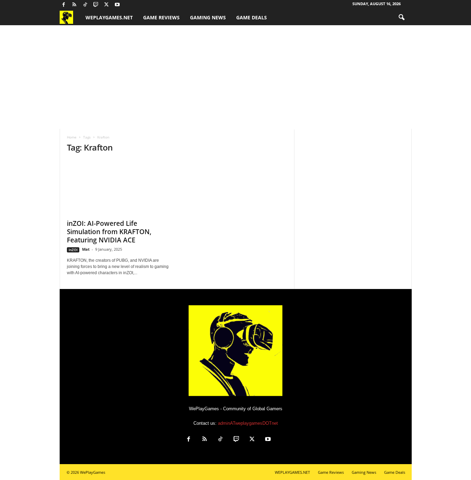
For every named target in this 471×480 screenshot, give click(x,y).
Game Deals (251, 17)
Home (72, 137)
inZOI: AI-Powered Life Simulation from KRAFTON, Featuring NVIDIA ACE (109, 231)
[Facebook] (64, 5)
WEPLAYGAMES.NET (109, 17)
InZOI (73, 249)
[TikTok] (85, 5)
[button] (401, 17)
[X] (106, 5)
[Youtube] (117, 5)
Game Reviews (161, 17)
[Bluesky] (128, 5)
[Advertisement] (235, 77)
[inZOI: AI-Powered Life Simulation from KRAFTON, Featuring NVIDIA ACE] (118, 187)
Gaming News (208, 17)
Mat (86, 249)
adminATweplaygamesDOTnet (248, 423)
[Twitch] (96, 5)
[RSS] (74, 5)
